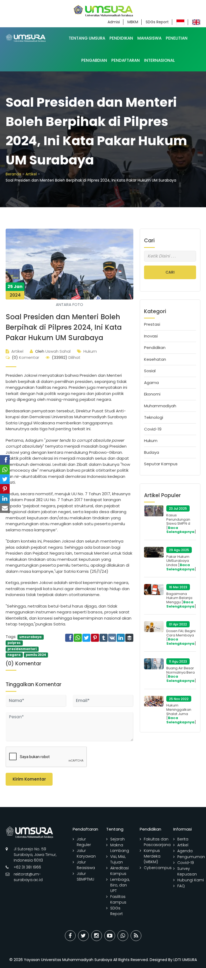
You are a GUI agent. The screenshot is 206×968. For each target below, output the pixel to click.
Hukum (90, 351)
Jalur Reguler (84, 841)
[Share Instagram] (96, 935)
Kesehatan (155, 359)
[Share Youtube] (109, 935)
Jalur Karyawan (86, 853)
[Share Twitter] (83, 935)
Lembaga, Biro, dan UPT (120, 885)
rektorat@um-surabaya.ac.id (28, 876)
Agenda (185, 851)
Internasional (159, 60)
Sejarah (117, 839)
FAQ (181, 886)
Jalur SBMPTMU (85, 876)
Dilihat (66, 357)
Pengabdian (94, 60)
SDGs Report (157, 22)
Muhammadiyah (160, 406)
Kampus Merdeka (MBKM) (152, 856)
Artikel (31, 174)
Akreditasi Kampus (119, 870)
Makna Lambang (119, 847)
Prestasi (152, 324)
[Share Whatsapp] (122, 935)
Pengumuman (191, 856)
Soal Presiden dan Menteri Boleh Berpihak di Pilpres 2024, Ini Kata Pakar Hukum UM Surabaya (64, 327)
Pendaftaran (125, 60)
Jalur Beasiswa (86, 864)
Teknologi (153, 417)
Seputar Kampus (161, 464)
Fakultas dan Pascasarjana (157, 841)
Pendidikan (121, 38)
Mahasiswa (149, 38)
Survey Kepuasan (187, 871)
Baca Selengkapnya (180, 530)
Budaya (151, 452)
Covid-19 (152, 429)
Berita (182, 839)
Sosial (150, 371)
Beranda (13, 174)
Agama (151, 382)
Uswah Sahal (53, 351)
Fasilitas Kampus (118, 899)
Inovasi (151, 336)
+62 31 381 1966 (27, 867)
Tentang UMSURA (87, 38)
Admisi (114, 22)
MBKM (132, 22)
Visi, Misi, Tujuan (118, 859)
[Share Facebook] (70, 935)
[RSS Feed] (136, 935)
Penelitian (176, 38)
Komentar (25, 357)
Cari (170, 272)
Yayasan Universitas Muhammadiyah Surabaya (68, 959)
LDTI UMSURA (185, 959)
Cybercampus (158, 867)
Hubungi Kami (190, 880)
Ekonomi (152, 394)
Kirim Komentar (29, 779)
